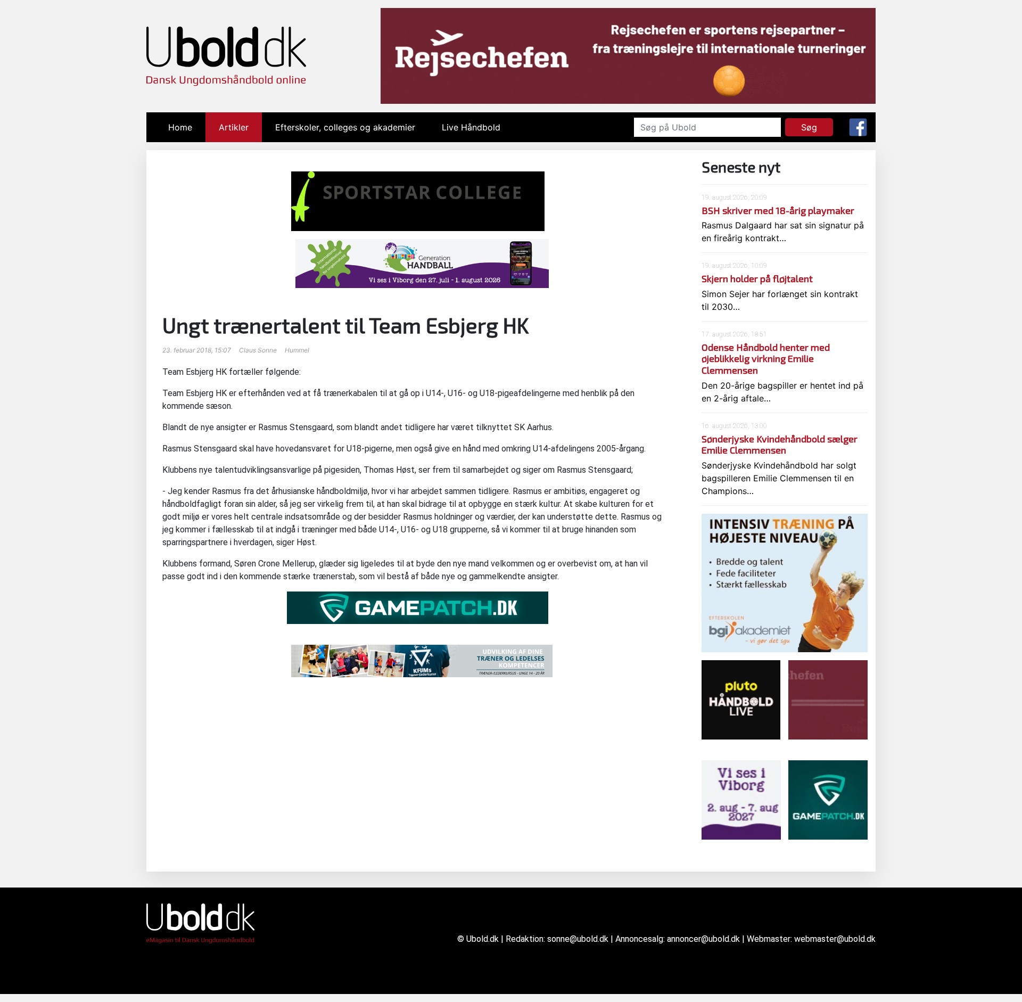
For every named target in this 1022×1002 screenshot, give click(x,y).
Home (186, 127)
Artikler (234, 127)
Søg (809, 127)
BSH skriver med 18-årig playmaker (778, 210)
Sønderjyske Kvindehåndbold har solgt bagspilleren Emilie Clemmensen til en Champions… (779, 478)
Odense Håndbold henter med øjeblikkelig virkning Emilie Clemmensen (766, 358)
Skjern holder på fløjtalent (757, 278)
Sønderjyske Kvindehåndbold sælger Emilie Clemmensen (780, 444)
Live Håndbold (471, 127)
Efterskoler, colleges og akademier (345, 127)
